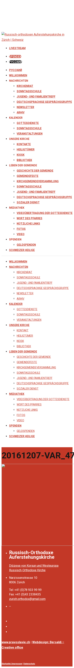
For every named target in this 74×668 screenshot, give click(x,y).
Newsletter (25, 107)
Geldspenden (26, 244)
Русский (15, 70)
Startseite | (7, 664)
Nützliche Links (28, 223)
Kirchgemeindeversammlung (38, 181)
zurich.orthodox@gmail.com (27, 599)
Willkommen (18, 75)
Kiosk (20, 154)
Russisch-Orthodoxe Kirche (27, 570)
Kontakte (24, 144)
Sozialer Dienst (28, 202)
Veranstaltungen (30, 133)
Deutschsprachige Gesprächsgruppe (44, 101)
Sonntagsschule (29, 91)
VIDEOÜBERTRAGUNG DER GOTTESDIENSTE (44, 213)
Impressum (17, 664)
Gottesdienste (28, 123)
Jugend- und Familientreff (36, 96)
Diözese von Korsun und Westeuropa (33, 565)
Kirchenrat (25, 86)
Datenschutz (29, 664)
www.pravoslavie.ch (16, 642)
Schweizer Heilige (22, 250)
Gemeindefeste (27, 175)
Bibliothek (24, 160)
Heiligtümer (26, 149)
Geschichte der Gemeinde (35, 170)
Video (20, 234)
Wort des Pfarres (29, 218)
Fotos (21, 228)
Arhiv (20, 112)
